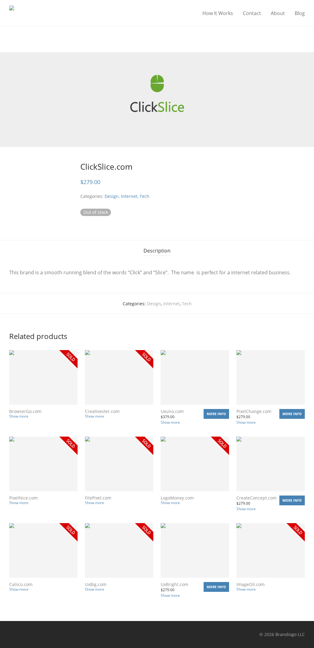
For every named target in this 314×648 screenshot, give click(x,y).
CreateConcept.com (256, 498)
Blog (300, 13)
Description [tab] (157, 250)
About (278, 13)
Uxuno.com (172, 411)
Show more (19, 416)
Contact (252, 13)
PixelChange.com (253, 411)
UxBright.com (174, 584)
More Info (216, 413)
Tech (144, 196)
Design (112, 196)
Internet (129, 196)
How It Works (217, 13)
